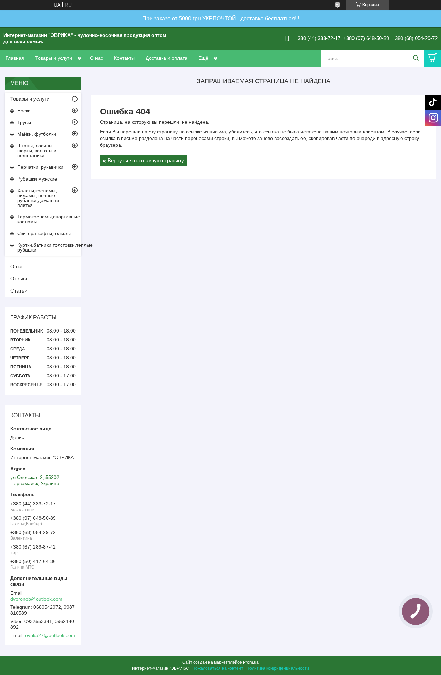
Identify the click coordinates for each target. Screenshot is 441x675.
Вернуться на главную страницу (145, 160)
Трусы (24, 122)
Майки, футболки (36, 134)
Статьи (18, 291)
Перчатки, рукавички (40, 167)
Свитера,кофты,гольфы (44, 233)
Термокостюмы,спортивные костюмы (48, 219)
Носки (24, 110)
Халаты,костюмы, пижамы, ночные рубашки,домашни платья (38, 198)
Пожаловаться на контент (217, 668)
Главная (15, 58)
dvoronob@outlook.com (36, 599)
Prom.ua (251, 662)
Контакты (124, 58)
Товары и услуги (53, 58)
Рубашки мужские (37, 179)
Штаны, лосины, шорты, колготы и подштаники (37, 150)
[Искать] (415, 58)
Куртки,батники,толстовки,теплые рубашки (49, 247)
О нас (96, 58)
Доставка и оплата (166, 58)
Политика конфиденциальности (277, 668)
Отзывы (20, 279)
